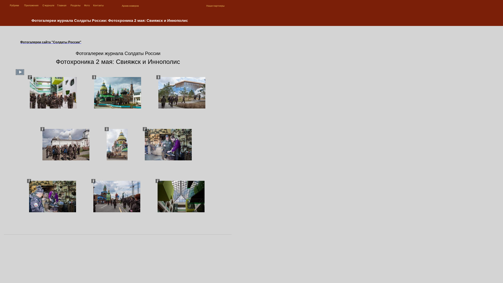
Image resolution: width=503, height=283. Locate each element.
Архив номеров (130, 6)
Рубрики (14, 5)
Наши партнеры (215, 6)
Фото (87, 5)
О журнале (48, 5)
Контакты (98, 5)
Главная (61, 5)
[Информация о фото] (30, 77)
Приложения (31, 5)
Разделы (76, 5)
